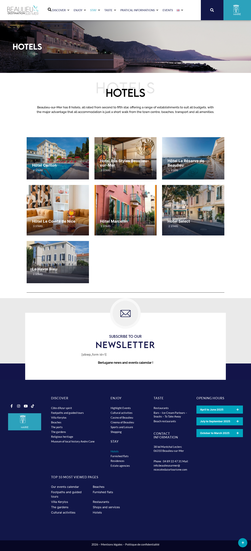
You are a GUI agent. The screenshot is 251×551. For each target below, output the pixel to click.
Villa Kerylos (59, 417)
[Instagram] (18, 406)
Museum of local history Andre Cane (73, 441)
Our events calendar (65, 487)
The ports (57, 427)
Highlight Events (121, 408)
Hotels (115, 451)
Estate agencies (120, 465)
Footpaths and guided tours (67, 412)
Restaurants (161, 408)
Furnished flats (120, 456)
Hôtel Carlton (44, 165)
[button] (61, 10)
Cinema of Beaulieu (122, 422)
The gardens (58, 431)
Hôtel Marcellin (114, 221)
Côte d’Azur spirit (61, 408)
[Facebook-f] (11, 406)
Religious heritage (62, 436)
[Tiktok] (32, 406)
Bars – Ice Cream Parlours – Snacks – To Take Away (170, 414)
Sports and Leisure (122, 427)
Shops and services (106, 507)
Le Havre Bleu (44, 269)
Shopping (116, 431)
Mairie (24, 427)
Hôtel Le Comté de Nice (53, 221)
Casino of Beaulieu (122, 417)
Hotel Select (179, 221)
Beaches (56, 422)
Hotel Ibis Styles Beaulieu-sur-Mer (124, 163)
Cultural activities (121, 412)
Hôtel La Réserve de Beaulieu (186, 163)
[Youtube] (25, 406)
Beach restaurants (165, 421)
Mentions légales (111, 544)
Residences (117, 460)
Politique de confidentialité (142, 544)
